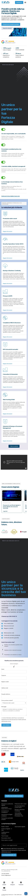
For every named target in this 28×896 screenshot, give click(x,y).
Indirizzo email (4, 687)
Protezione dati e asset (20, 803)
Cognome (3, 675)
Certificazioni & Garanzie (5, 833)
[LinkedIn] (4, 882)
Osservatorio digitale (20, 826)
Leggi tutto (5, 511)
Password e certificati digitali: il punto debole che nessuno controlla (11, 506)
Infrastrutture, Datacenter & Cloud (6, 808)
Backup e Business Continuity (20, 810)
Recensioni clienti (10, 42)
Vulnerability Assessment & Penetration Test (19, 814)
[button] (25, 2)
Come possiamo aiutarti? (7, 700)
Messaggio (3, 706)
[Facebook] (21, 882)
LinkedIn (4, 884)
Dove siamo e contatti (6, 840)
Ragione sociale (5, 681)
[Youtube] (4, 888)
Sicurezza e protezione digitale (7, 804)
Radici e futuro (5, 826)
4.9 (6, 41)
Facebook (21, 884)
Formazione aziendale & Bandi (7, 818)
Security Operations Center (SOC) (20, 806)
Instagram (12, 884)
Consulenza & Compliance (5, 811)
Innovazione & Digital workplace (6, 815)
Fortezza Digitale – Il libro (6, 829)
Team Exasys (4, 836)
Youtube (4, 890)
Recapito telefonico (5, 694)
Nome (2, 669)
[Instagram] (12, 882)
